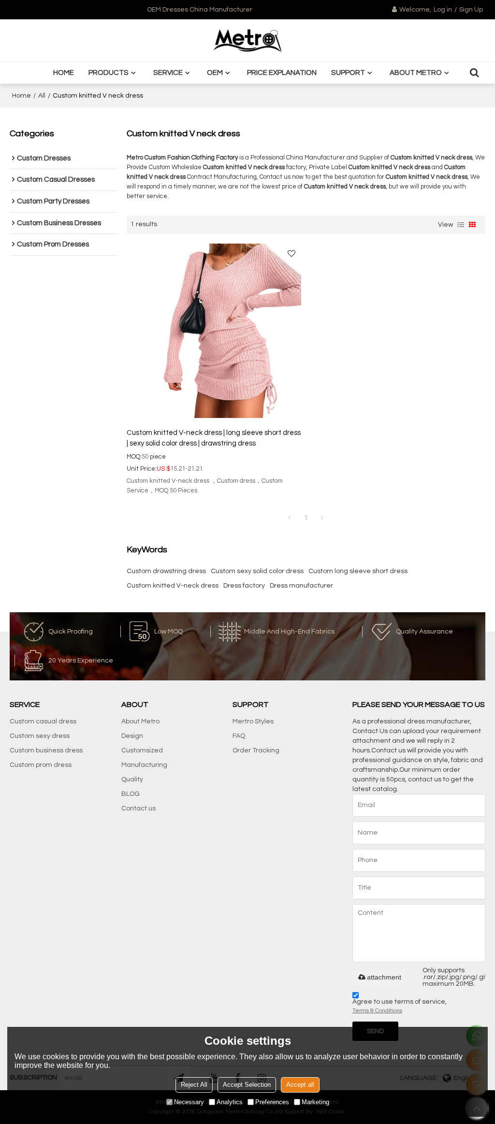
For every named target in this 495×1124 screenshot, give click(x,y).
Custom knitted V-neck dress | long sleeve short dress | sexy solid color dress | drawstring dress (214, 438)
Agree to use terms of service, (399, 1006)
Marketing (315, 1102)
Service (168, 72)
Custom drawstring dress (166, 571)
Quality (132, 779)
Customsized (142, 750)
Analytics (230, 1102)
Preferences (272, 1102)
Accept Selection (247, 1084)
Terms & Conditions (377, 1011)
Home (63, 72)
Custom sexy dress (40, 736)
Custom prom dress (41, 765)
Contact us (138, 808)
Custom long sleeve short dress (358, 571)
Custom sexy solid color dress (257, 571)
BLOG (130, 794)
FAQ (239, 736)
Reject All (194, 1084)
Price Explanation (282, 72)
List (460, 225)
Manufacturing (144, 765)
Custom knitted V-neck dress (172, 585)
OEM (215, 72)
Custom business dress (46, 750)
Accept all (300, 1084)
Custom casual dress (43, 721)
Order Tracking (256, 750)
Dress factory (244, 585)
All (41, 95)
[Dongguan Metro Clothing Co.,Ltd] (247, 40)
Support (348, 72)
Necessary (189, 1102)
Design (132, 736)
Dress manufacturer (301, 585)
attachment (384, 977)
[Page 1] (289, 518)
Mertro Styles (253, 721)
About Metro (416, 72)
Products (108, 72)
